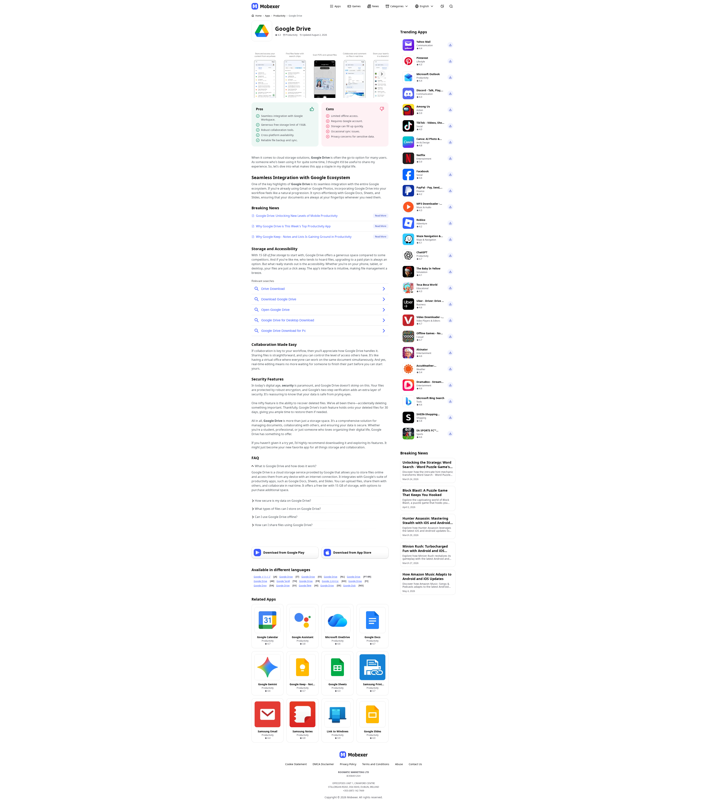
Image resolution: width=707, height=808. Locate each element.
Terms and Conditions (375, 764)
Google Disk (349, 585)
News (375, 6)
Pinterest (422, 58)
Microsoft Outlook (428, 74)
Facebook (422, 171)
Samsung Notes (303, 731)
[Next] (382, 74)
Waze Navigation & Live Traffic (428, 237)
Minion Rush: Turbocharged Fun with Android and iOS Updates (425, 550)
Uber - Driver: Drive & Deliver (430, 302)
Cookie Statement (296, 764)
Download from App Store (352, 553)
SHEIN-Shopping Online (426, 416)
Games (356, 6)
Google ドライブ (262, 576)
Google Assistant (302, 637)
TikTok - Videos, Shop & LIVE (430, 124)
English (424, 6)
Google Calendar (267, 637)
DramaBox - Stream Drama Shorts (428, 383)
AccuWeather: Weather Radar (425, 367)
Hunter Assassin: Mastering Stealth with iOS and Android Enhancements (426, 522)
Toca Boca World (426, 284)
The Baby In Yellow (428, 268)
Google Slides (372, 731)
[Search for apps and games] (451, 6)
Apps (338, 6)
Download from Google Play (283, 553)
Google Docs (372, 637)
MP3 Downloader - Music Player (428, 205)
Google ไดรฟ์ (283, 581)
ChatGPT (421, 252)
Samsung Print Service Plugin (372, 686)
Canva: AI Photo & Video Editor (428, 140)
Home (258, 15)
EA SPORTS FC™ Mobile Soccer (426, 432)
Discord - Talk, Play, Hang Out (428, 92)
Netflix (420, 155)
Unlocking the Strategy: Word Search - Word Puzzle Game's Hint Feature (426, 466)
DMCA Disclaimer (323, 764)
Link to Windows (337, 731)
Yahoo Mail (423, 41)
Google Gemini (267, 684)
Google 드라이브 (330, 581)
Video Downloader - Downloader (429, 318)
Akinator (422, 349)
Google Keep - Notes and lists (303, 686)
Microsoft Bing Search (430, 398)
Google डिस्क (305, 585)
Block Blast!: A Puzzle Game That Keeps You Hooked (425, 492)
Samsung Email (267, 731)
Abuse (399, 764)
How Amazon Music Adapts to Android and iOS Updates (426, 576)
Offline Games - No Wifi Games (428, 335)
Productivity (279, 15)
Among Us (423, 106)
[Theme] (442, 6)
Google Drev (260, 585)
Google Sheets (337, 684)
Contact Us (415, 764)
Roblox (420, 220)
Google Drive (286, 576)
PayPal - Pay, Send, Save (428, 189)
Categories (397, 6)
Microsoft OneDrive (337, 637)
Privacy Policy (348, 764)
